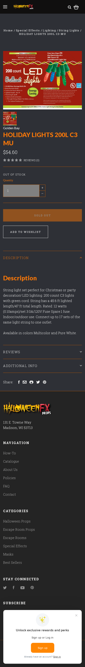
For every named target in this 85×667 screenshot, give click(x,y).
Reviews (11, 352)
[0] (76, 6)
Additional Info (20, 366)
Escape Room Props (19, 529)
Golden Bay (11, 128)
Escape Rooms (14, 537)
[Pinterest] (32, 588)
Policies (9, 478)
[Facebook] (13, 588)
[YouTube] (22, 588)
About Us (10, 469)
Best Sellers (12, 562)
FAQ (6, 486)
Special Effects (15, 546)
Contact (9, 494)
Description (16, 258)
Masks (8, 554)
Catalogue (11, 461)
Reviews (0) (31, 160)
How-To (9, 453)
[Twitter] (5, 588)
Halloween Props (17, 521)
